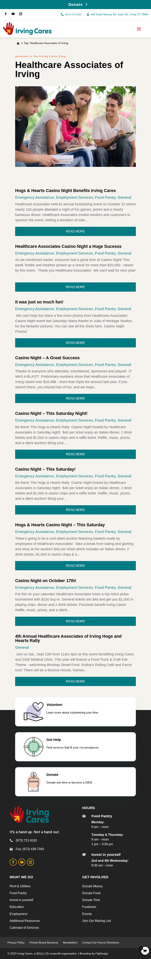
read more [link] (75, 231)
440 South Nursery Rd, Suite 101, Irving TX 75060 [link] (119, 14)
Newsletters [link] (70, 942)
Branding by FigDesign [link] (94, 953)
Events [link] (87, 914)
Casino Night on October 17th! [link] (45, 580)
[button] (139, 28)
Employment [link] (18, 914)
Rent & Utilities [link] (20, 886)
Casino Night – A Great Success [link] (47, 357)
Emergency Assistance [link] (34, 197)
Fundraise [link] (89, 906)
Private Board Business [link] (43, 942)
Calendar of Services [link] (24, 927)
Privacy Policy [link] (16, 942)
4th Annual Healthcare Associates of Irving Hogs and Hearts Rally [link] (68, 638)
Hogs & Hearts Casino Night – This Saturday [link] (60, 524)
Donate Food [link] (91, 893)
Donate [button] (75, 4)
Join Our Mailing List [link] (96, 920)
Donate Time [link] (91, 900)
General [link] (124, 197)
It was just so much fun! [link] (39, 301)
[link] (5, 14)
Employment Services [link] (74, 197)
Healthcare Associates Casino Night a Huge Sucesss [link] (68, 246)
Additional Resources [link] (25, 920)
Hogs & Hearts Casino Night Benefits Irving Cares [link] (65, 190)
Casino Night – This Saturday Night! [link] (51, 413)
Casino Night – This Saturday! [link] (45, 469)
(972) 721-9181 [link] (73, 14)
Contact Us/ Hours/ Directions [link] (101, 942)
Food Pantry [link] (105, 197)
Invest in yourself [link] (21, 900)
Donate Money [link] (92, 886)
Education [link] (17, 906)
